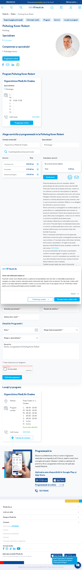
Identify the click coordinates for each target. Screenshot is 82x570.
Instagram (7, 548)
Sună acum (50, 177)
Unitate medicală (9, 139)
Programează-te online (45, 485)
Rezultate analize (61, 7)
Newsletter (52, 7)
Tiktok (11, 548)
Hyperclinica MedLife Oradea (19, 81)
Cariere (5, 530)
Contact (6, 522)
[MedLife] (36, 7)
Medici (13, 14)
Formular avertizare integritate (14, 541)
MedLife (5, 14)
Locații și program (71, 20)
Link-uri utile (8, 512)
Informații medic (33, 20)
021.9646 (43, 490)
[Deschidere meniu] (2, 7)
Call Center (11, 526)
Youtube (19, 548)
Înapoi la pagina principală (13, 20)
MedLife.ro (7, 507)
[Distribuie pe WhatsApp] (17, 64)
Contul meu (71, 7)
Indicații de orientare (22, 438)
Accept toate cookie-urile (67, 299)
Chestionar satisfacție (11, 534)
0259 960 (26, 432)
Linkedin (14, 548)
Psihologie (8, 40)
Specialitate (46, 139)
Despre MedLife (9, 517)
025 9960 (35, 117)
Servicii (57, 20)
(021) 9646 (55, 248)
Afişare (73, 294)
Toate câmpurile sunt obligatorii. (14, 362)
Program (47, 20)
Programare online (79, 7)
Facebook (4, 548)
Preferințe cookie (39, 299)
